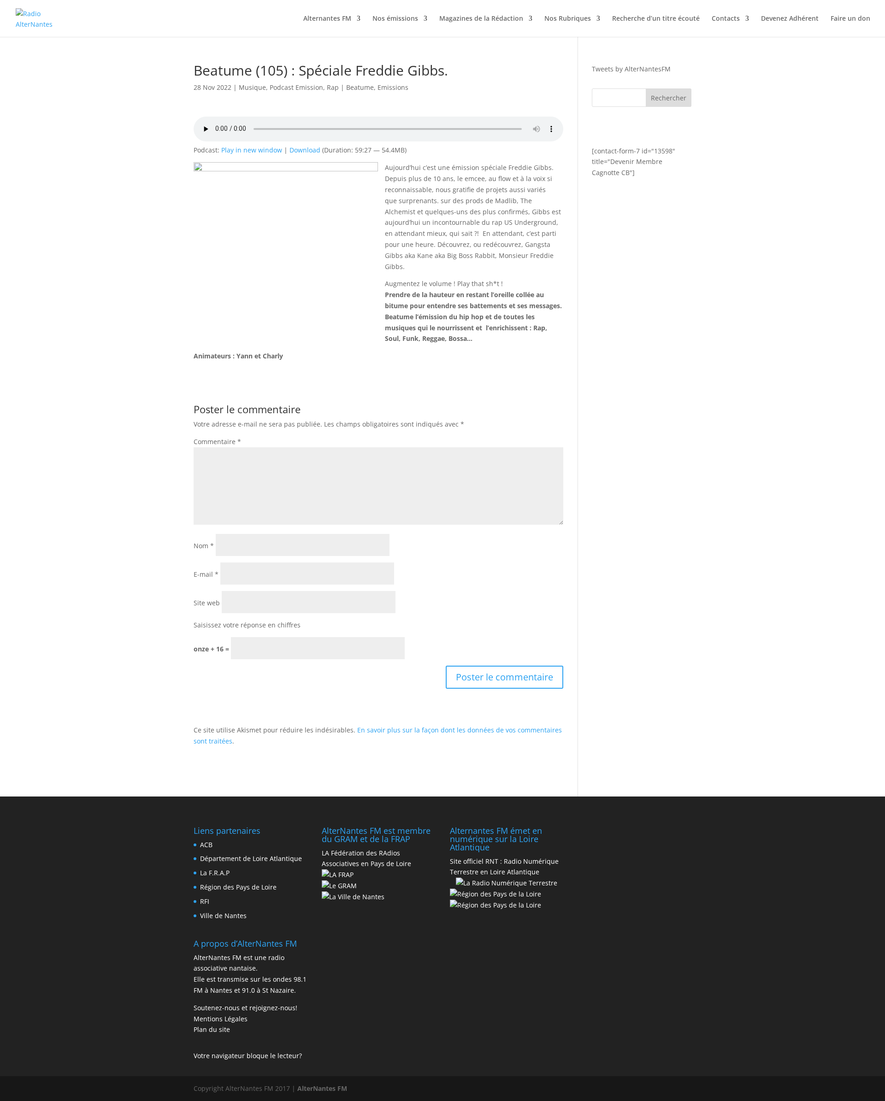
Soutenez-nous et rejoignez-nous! (245, 1007)
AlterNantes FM (322, 1088)
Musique (252, 87)
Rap (333, 87)
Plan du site (212, 1029)
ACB (206, 844)
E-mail (206, 574)
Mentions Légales (221, 1018)
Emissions (393, 87)
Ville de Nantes (223, 915)
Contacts (726, 19)
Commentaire (217, 441)
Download (304, 150)
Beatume (360, 87)
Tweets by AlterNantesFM (631, 68)
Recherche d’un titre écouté (656, 19)
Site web (207, 602)
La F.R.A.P (215, 872)
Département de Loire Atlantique (251, 858)
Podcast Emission (296, 87)
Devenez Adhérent (790, 19)
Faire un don (850, 19)
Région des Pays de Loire (238, 887)
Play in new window (251, 150)
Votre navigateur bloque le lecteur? (248, 1055)
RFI (204, 901)
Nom (204, 545)
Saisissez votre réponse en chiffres (247, 625)
